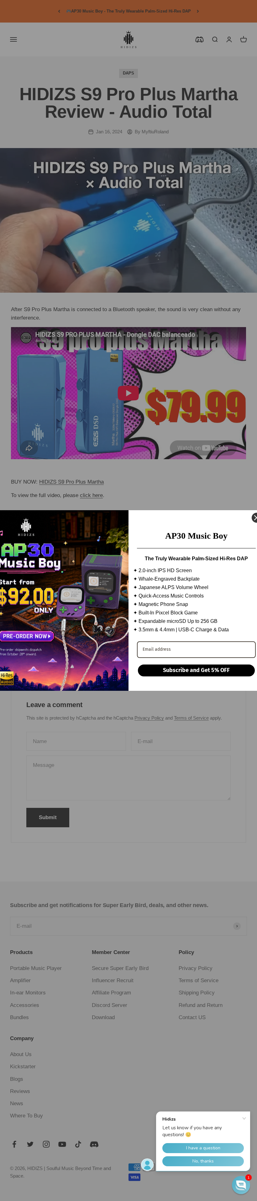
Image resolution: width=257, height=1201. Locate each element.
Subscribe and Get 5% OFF (196, 670)
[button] (241, 1185)
